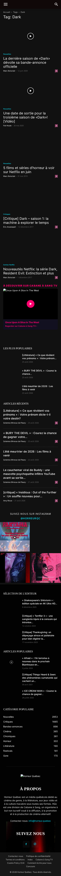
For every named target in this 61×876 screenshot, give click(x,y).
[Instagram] (35, 844)
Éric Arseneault (9, 227)
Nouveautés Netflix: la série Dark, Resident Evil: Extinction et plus (30, 271)
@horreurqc (31, 518)
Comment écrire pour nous (39, 863)
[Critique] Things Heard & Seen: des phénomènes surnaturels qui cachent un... (39, 677)
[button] (5, 4)
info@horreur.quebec (40, 820)
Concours (30, 866)
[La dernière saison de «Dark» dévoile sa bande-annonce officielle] (30, 36)
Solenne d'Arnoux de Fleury (14, 423)
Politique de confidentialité (38, 856)
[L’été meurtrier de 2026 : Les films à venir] (11, 390)
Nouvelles (7, 54)
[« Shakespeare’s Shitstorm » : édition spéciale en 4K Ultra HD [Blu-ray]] (11, 604)
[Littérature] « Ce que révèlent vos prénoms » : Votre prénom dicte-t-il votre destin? (26, 414)
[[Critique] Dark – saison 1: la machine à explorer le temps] (30, 196)
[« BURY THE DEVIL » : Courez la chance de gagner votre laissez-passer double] (11, 374)
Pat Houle (7, 125)
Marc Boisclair (9, 71)
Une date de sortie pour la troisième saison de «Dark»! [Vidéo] (25, 117)
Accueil (6, 12)
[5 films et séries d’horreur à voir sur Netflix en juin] (30, 145)
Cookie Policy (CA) (15, 863)
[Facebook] (26, 844)
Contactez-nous (15, 856)
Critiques (6, 214)
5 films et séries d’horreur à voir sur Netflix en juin (28, 170)
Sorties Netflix (9, 265)
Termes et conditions (15, 859)
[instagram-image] (15, 537)
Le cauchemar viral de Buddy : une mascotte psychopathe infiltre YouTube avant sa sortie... (29, 473)
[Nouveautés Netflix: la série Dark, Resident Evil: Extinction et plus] (30, 246)
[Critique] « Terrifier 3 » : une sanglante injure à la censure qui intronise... (39, 619)
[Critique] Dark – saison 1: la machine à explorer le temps (26, 221)
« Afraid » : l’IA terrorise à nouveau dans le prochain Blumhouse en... (36, 661)
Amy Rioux (7, 501)
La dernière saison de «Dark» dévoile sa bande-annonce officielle (26, 62)
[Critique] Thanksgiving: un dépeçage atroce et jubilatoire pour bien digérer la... (38, 635)
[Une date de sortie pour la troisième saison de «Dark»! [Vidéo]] (30, 90)
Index (30, 859)
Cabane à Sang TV (44, 859)
